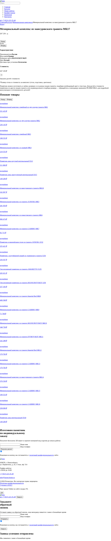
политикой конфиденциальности (41, 455)
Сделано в (6, 485)
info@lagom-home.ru (7, 478)
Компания (8, 15)
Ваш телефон (25, 447)
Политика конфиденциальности (12, 483)
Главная (7, 7)
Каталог (7, 9)
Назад (2, 24)
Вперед (9, 99)
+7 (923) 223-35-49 (8, 20)
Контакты (8, 17)
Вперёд (3, 45)
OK (2, 493)
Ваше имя (24, 444)
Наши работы (9, 11)
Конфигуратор (9, 13)
